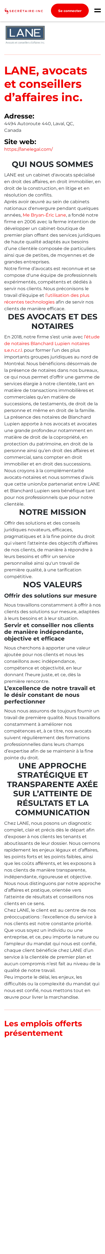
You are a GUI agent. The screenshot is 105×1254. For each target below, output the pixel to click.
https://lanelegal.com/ (28, 149)
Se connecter (69, 11)
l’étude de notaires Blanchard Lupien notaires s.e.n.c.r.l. (52, 343)
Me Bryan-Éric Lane (44, 215)
